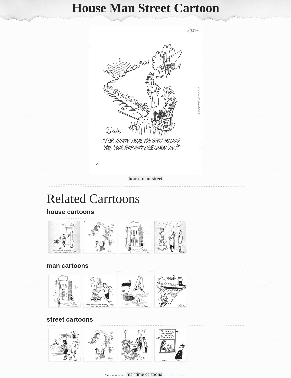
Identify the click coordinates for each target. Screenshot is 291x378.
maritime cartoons (144, 374)
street (157, 178)
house (134, 178)
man (146, 178)
